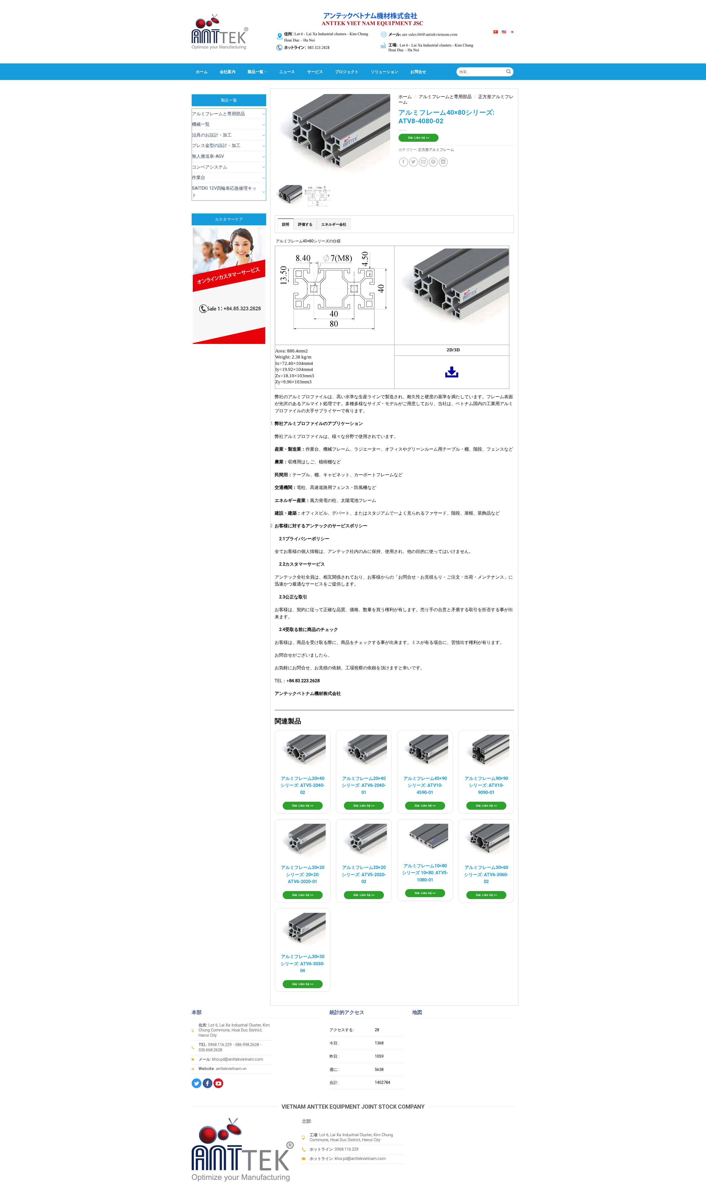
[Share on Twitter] (413, 162)
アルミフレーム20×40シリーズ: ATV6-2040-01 (364, 785)
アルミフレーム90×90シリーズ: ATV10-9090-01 (486, 785)
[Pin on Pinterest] (433, 162)
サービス (315, 71)
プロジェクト (347, 71)
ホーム (202, 71)
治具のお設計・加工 (212, 135)
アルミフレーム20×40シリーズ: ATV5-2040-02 (302, 785)
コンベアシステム (209, 167)
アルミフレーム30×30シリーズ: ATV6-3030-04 (302, 963)
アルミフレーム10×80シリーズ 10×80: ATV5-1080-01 (425, 873)
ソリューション (385, 71)
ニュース (287, 71)
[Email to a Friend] (423, 162)
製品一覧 (255, 71)
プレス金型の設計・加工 (216, 145)
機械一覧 (201, 124)
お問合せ (418, 71)
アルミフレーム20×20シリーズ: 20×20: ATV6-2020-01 (302, 874)
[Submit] (508, 71)
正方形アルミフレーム (436, 150)
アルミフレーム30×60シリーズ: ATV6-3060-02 (486, 874)
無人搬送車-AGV (208, 156)
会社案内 (228, 71)
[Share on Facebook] (403, 162)
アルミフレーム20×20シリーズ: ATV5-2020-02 (364, 874)
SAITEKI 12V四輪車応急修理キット (224, 192)
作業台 (198, 177)
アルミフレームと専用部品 (218, 113)
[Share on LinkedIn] (443, 162)
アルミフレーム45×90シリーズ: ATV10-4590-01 (425, 785)
